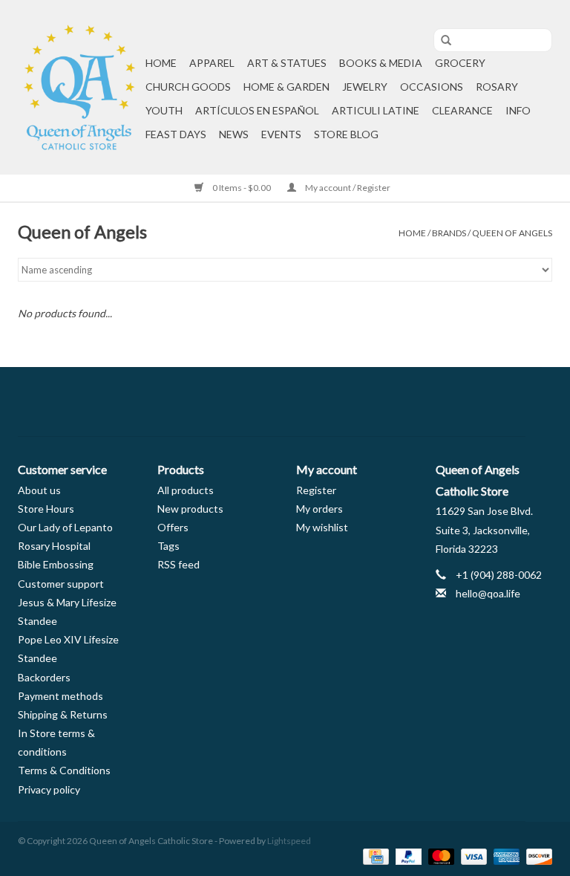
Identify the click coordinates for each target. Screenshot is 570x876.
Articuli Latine (375, 110)
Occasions (431, 86)
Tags (168, 545)
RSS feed (178, 564)
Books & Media (380, 62)
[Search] (440, 40)
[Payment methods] (374, 855)
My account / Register (347, 187)
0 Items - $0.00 (241, 187)
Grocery (460, 62)
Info (518, 110)
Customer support (61, 583)
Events (281, 134)
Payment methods (60, 696)
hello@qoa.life (488, 593)
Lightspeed (289, 840)
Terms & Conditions (64, 770)
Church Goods (188, 86)
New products (190, 508)
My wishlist (322, 527)
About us (39, 490)
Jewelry (364, 86)
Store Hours (46, 508)
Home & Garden (286, 86)
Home (161, 62)
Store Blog (346, 134)
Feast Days (175, 134)
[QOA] (79, 87)
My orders (319, 508)
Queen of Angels (512, 233)
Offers (173, 527)
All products (185, 490)
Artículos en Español (257, 110)
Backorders (44, 677)
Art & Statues (287, 62)
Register (316, 490)
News (234, 134)
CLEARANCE (462, 110)
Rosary (497, 86)
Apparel (212, 62)
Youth (164, 110)
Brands (449, 233)
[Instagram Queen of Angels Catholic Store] (337, 402)
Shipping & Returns (63, 714)
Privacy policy (49, 789)
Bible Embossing (56, 564)
